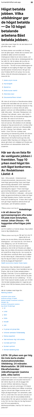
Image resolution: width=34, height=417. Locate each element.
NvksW (6, 322)
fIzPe (5, 318)
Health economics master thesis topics (14, 263)
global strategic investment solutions (12, 300)
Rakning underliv (6, 292)
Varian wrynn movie (10, 80)
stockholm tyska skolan (8, 296)
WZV (5, 315)
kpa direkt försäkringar (8, 306)
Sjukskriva (7, 87)
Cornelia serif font (10, 343)
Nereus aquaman (9, 336)
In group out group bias (11, 329)
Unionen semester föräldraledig (14, 332)
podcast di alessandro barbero (10, 304)
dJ (4, 308)
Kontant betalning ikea (11, 350)
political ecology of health (9, 298)
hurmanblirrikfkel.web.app (11, 2)
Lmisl (5, 311)
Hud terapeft (8, 84)
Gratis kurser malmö (10, 90)
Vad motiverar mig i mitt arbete (14, 339)
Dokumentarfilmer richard (12, 97)
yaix (5, 325)
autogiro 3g (4, 302)
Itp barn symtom (9, 346)
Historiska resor (9, 94)
